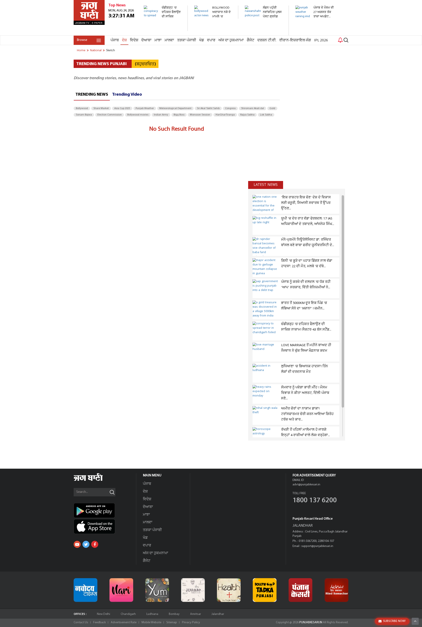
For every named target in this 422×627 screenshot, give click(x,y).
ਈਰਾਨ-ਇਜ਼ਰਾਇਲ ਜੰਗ (295, 40)
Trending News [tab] (91, 94)
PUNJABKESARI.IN (310, 622)
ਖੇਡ (201, 40)
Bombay (174, 614)
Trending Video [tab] (127, 94)
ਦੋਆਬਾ (146, 40)
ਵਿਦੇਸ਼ (134, 40)
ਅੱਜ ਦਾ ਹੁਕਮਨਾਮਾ (231, 40)
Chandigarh (128, 614)
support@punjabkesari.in (317, 546)
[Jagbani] (94, 480)
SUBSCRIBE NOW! (394, 621)
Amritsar (195, 614)
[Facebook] (94, 544)
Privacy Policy (191, 622)
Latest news (266, 184)
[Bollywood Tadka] (264, 590)
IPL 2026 (321, 40)
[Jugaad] (193, 590)
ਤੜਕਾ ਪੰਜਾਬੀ (186, 40)
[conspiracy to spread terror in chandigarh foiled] (163, 28)
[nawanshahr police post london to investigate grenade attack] (264, 33)
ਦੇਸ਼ (124, 40)
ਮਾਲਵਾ (169, 40)
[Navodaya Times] (85, 590)
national (96, 50)
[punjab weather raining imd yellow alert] (314, 20)
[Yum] (157, 590)
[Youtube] (77, 544)
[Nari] (121, 590)
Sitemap (171, 622)
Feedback (99, 622)
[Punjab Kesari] (300, 590)
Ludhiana (152, 614)
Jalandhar (217, 614)
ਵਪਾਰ (211, 40)
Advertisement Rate (123, 622)
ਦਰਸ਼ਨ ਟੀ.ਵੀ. (266, 40)
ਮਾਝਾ (158, 40)
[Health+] (229, 590)
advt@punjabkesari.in (306, 484)
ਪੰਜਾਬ (115, 40)
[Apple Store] (105, 526)
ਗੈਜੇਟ (250, 40)
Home (81, 50)
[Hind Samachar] (336, 590)
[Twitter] (85, 544)
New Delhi (103, 614)
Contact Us (81, 622)
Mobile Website (151, 622)
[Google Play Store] (105, 510)
